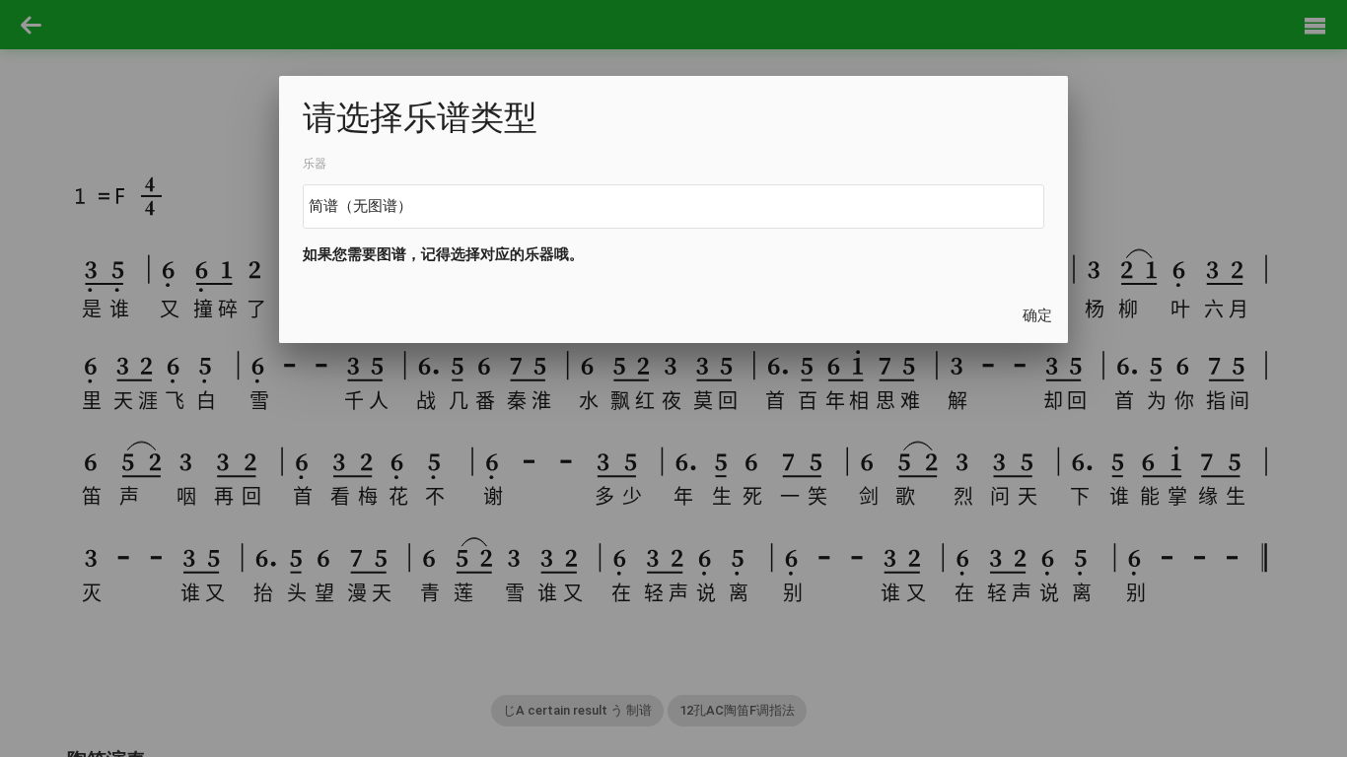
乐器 (314, 163)
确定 (1037, 315)
